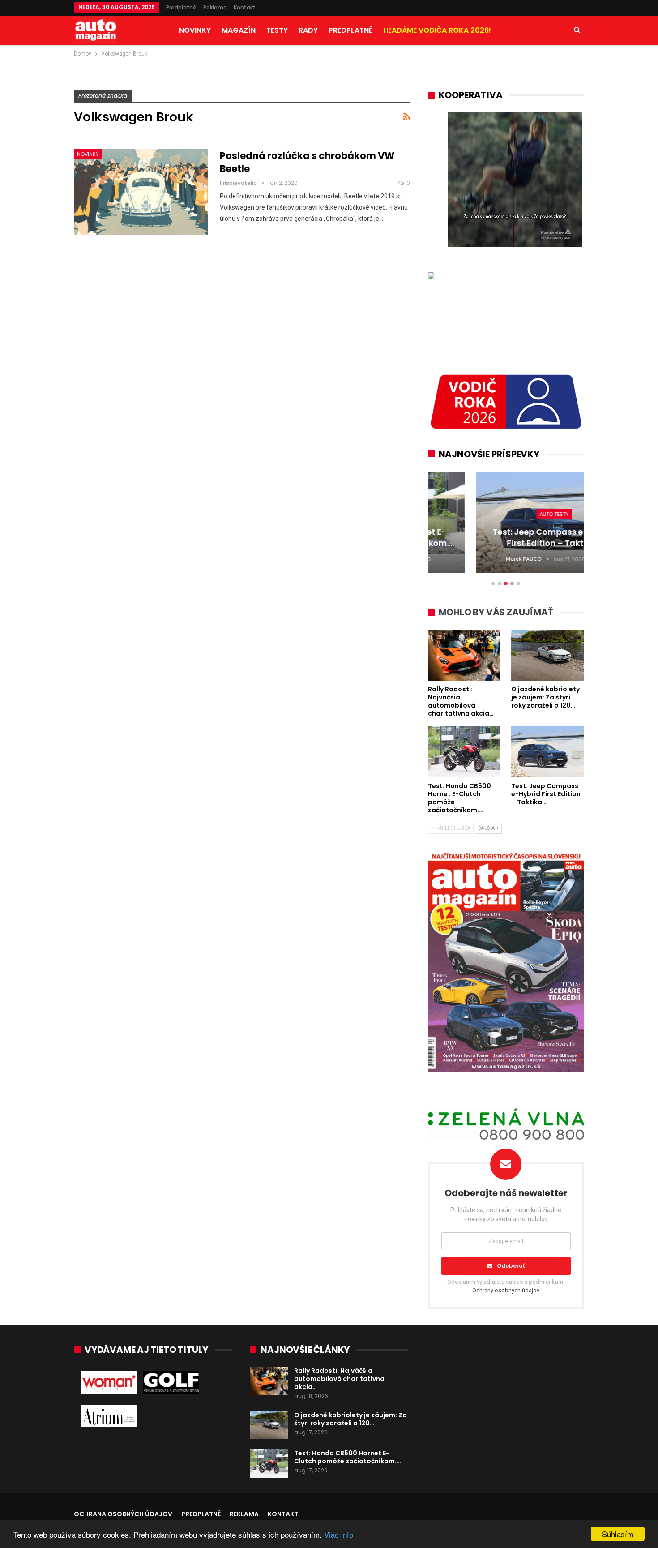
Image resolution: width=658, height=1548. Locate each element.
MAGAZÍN (239, 30)
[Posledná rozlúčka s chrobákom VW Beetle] (141, 192)
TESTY (277, 30)
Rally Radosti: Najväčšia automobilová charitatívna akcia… (339, 1378)
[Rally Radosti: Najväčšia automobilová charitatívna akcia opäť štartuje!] (269, 1381)
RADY (308, 30)
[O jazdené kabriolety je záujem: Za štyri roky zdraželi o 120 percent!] (269, 1425)
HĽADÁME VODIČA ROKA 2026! (437, 30)
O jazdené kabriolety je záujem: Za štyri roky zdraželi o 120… (350, 1419)
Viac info (338, 1534)
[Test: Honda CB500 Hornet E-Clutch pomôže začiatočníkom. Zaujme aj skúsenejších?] (269, 1463)
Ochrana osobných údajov (123, 1513)
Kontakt (245, 7)
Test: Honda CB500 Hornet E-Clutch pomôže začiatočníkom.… (347, 1457)
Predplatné (181, 7)
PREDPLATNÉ (350, 30)
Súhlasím (617, 1533)
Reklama (215, 7)
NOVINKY (195, 30)
